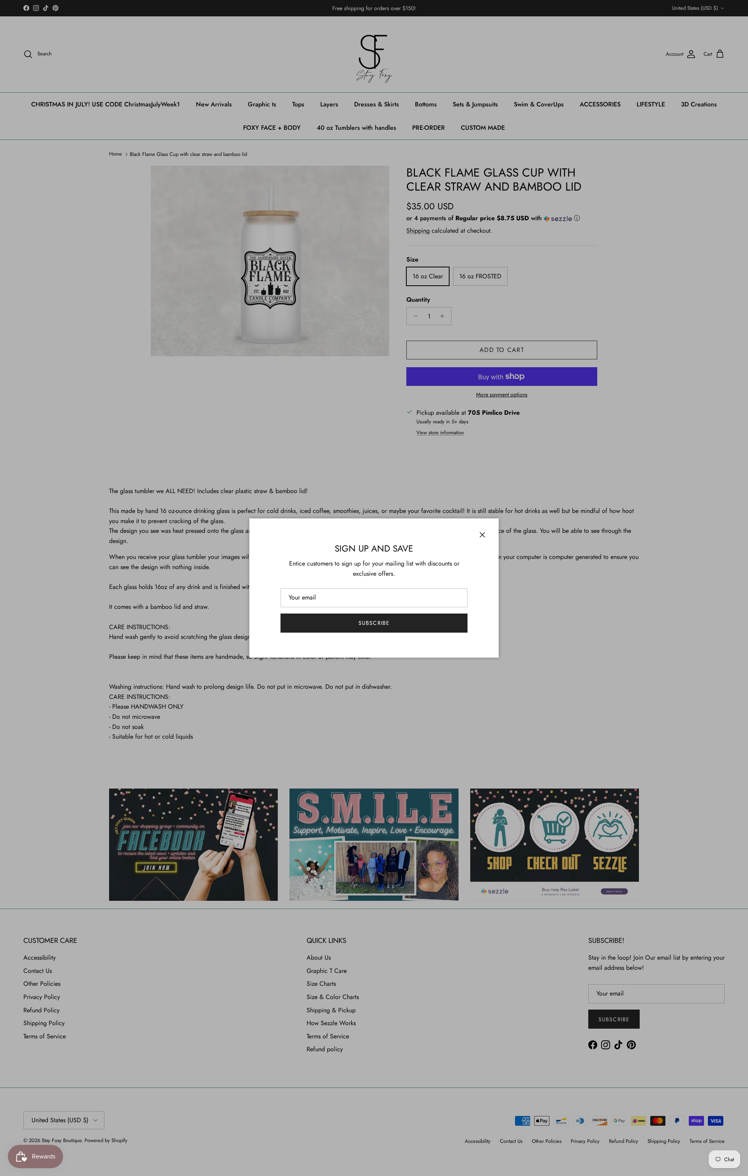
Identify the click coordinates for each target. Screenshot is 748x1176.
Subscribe (374, 623)
